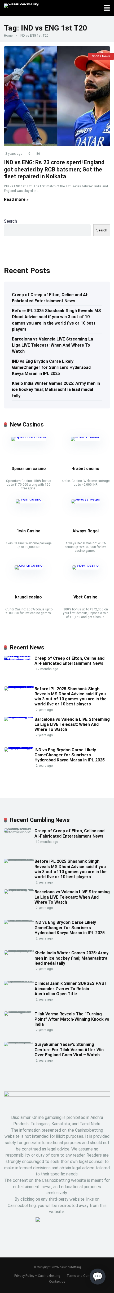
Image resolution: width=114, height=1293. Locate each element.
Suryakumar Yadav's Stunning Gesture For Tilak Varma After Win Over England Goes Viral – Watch (69, 1049)
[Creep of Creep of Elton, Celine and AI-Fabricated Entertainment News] (19, 659)
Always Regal (85, 530)
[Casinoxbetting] (21, 5)
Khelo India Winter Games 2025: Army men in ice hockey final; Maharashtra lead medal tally (56, 389)
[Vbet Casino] (85, 565)
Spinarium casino (28, 468)
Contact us (57, 1281)
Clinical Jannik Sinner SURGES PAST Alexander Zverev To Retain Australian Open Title (70, 988)
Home (8, 35)
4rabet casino (85, 468)
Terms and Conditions (83, 1276)
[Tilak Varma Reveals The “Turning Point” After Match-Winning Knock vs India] (19, 1011)
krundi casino (28, 597)
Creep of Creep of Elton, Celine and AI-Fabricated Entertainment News (50, 297)
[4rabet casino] (85, 436)
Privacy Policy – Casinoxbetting (37, 1276)
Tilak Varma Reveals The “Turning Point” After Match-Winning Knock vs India (71, 1019)
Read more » (16, 199)
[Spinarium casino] (28, 436)
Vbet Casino (85, 597)
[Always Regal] (85, 499)
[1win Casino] (29, 499)
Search (10, 221)
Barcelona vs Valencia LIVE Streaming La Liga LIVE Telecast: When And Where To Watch (52, 345)
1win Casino (29, 530)
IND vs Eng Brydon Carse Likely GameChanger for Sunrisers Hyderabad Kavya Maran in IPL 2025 (51, 367)
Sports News (101, 56)
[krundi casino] (29, 565)
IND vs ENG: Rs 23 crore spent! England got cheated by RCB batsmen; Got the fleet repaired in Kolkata (54, 169)
